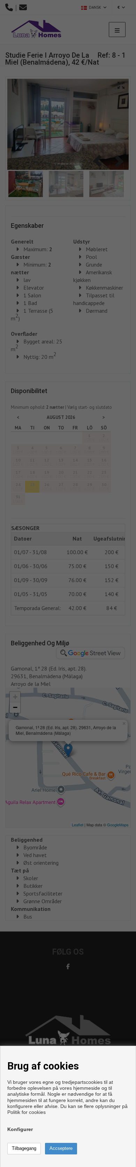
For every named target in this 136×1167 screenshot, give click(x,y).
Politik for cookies (26, 1112)
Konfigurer (20, 1129)
